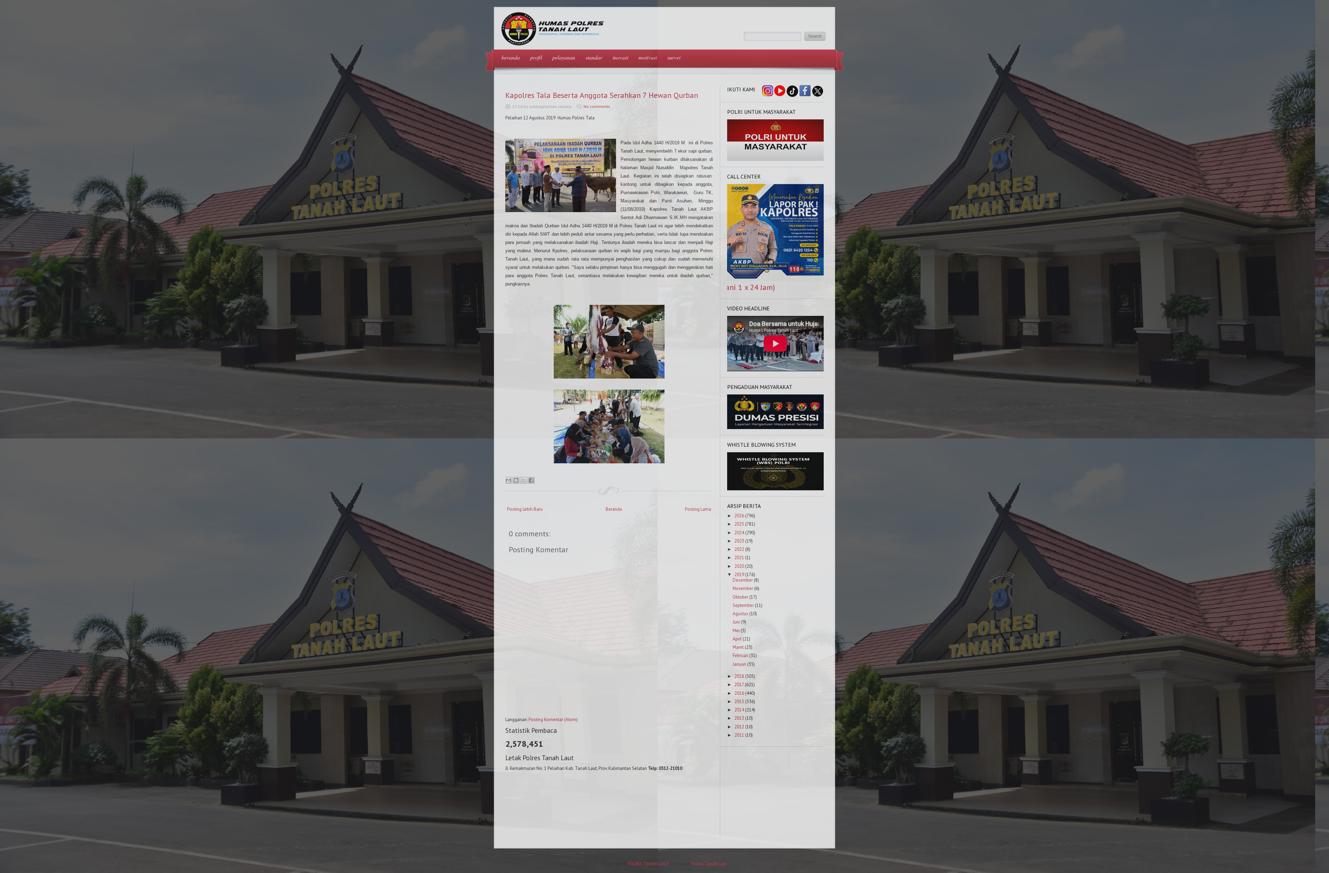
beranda (510, 57)
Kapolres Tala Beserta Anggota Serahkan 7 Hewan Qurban (601, 95)
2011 (739, 735)
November (743, 588)
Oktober (740, 597)
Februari (740, 655)
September (743, 605)
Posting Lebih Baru (525, 509)
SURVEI (673, 57)
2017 (739, 685)
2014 (739, 710)
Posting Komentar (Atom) (553, 719)
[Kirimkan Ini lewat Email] (508, 480)
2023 (739, 541)
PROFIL (536, 57)
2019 (739, 575)
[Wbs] (775, 489)
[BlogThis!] (516, 480)
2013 (739, 718)
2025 (739, 524)
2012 (739, 727)
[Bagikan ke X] (523, 480)
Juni (736, 622)
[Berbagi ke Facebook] (531, 480)
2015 (739, 701)
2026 (739, 516)
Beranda (614, 509)
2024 (739, 533)
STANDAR (594, 57)
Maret (738, 647)
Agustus (740, 614)
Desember (743, 580)
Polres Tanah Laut (708, 864)
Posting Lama (698, 509)
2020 (739, 566)
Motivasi (648, 57)
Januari (739, 664)
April (737, 639)
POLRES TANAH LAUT (648, 864)
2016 (739, 693)
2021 (739, 558)
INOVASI (620, 57)
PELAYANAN (563, 57)
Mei (736, 631)
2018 (739, 676)
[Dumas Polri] (775, 159)
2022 (739, 549)
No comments (597, 106)
